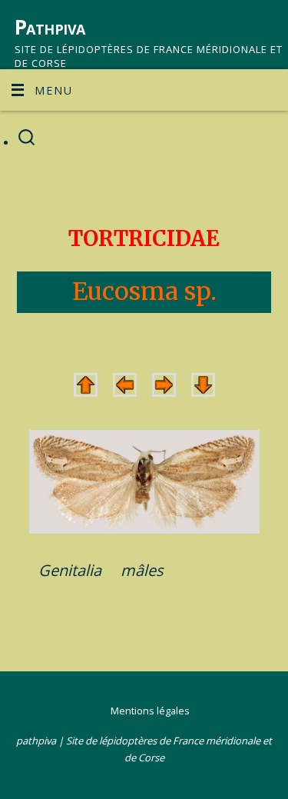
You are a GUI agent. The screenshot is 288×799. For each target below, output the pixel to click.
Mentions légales (150, 710)
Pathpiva (50, 26)
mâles (142, 570)
